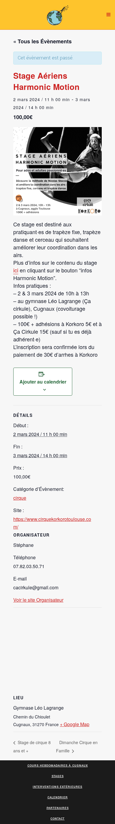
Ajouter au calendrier (42, 381)
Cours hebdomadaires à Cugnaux (57, 766)
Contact (57, 819)
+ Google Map (74, 724)
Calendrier (57, 797)
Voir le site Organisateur (38, 599)
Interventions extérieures (57, 787)
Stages (58, 776)
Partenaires (58, 808)
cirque (19, 497)
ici (15, 270)
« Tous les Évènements (42, 41)
